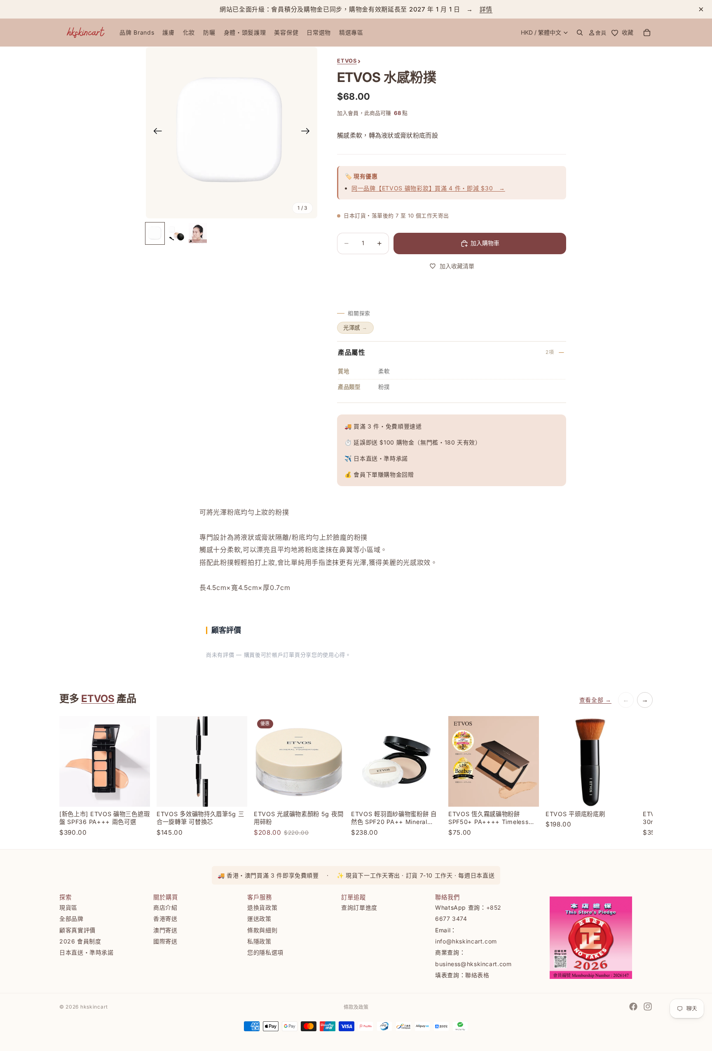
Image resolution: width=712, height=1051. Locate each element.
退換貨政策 (262, 907)
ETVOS (98, 699)
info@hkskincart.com (466, 941)
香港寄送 (165, 918)
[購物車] (647, 32)
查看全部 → (595, 699)
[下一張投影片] (308, 133)
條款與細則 (262, 930)
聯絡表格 (477, 974)
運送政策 (259, 918)
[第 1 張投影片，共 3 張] (155, 233)
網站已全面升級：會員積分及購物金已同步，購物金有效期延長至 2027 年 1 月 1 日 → (356, 9)
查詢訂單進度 (359, 907)
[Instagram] (648, 1006)
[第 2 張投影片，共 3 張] (176, 233)
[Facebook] (633, 1006)
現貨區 (68, 907)
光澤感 (355, 327)
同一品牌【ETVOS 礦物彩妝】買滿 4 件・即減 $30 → (428, 188)
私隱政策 (259, 941)
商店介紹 (165, 907)
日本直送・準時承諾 (86, 952)
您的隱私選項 (265, 952)
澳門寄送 (165, 930)
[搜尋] (580, 32)
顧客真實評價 (77, 930)
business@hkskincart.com (473, 963)
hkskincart (94, 1007)
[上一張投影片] (155, 133)
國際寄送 (165, 941)
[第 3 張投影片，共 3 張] (198, 233)
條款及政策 (356, 1007)
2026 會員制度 (80, 941)
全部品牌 (71, 918)
